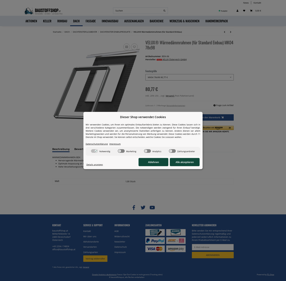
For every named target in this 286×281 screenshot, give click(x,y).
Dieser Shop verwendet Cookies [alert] (143, 117)
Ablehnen (153, 162)
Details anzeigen (94, 164)
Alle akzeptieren (185, 162)
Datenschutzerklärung (97, 144)
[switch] (94, 151)
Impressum (115, 144)
